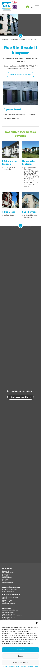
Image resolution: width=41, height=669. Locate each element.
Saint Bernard (29, 212)
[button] (37, 623)
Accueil (5, 39)
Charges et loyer (7, 602)
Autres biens (6, 619)
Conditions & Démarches (9, 589)
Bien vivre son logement (11, 594)
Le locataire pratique (8, 603)
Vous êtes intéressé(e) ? (20, 75)
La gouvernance (7, 577)
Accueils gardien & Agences (10, 597)
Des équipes (5, 579)
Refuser (20, 656)
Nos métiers (5, 576)
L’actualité (5, 571)
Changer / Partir (7, 600)
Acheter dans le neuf (8, 614)
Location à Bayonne (17, 39)
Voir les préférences (20, 662)
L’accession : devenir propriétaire (10, 609)
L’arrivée (4, 598)
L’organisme (7, 568)
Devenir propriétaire (8, 612)
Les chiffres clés (7, 581)
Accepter (20, 650)
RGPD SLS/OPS (21, 666)
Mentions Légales (33, 666)
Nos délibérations (7, 582)
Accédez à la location (11, 587)
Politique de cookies (9, 666)
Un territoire (6, 574)
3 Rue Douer (8, 212)
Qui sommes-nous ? (8, 572)
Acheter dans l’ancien (8, 617)
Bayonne (20, 135)
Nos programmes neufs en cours (12, 615)
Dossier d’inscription (8, 591)
